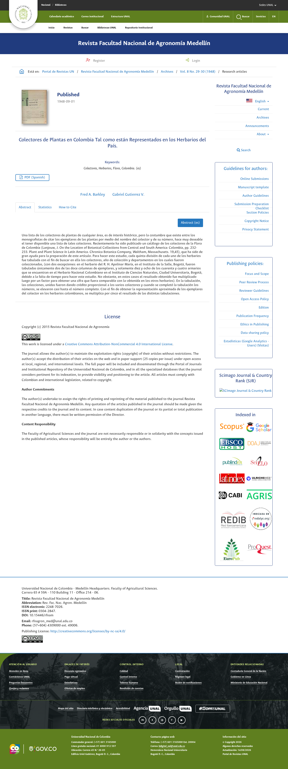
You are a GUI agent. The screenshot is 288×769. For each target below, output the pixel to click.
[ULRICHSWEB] (259, 479)
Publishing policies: (246, 263)
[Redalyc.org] (260, 519)
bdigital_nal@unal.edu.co (172, 746)
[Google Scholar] (259, 428)
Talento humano (129, 682)
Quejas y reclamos (19, 688)
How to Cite (67, 207)
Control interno (128, 676)
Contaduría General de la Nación (248, 671)
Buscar (85, 27)
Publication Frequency (252, 316)
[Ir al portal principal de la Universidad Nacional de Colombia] (23, 14)
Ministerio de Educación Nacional (249, 682)
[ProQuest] (259, 550)
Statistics (45, 207)
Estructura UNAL (120, 16)
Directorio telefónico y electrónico (94, 708)
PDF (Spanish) (34, 177)
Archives (167, 72)
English (260, 101)
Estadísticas (71, 682)
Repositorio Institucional (139, 27)
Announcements (257, 126)
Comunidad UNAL (218, 16)
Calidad (124, 671)
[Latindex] (232, 479)
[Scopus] (232, 428)
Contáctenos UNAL (19, 676)
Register (98, 61)
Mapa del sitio (65, 708)
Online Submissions (254, 179)
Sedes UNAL (266, 5)
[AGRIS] (259, 495)
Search (245, 150)
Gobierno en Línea (241, 676)
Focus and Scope (257, 274)
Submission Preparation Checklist (251, 206)
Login (195, 61)
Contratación (182, 671)
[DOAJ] (259, 444)
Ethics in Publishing (254, 324)
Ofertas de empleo (75, 688)
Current (263, 109)
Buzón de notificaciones (188, 682)
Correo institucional (92, 16)
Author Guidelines (255, 196)
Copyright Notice (257, 221)
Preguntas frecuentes (20, 682)
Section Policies (257, 212)
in (142, 720)
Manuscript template (253, 187)
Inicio (51, 27)
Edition (264, 307)
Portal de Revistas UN (58, 72)
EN (274, 16)
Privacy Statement (255, 229)
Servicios (261, 16)
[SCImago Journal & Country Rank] (245, 391)
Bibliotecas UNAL (106, 27)
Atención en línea (18, 671)
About (261, 134)
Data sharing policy (255, 333)
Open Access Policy (255, 299)
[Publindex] (232, 461)
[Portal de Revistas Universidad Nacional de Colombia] (21, 72)
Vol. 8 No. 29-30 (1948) (197, 72)
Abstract (25, 207)
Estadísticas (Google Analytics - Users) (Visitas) (246, 343)
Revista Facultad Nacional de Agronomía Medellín (144, 43)
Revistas (68, 27)
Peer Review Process (254, 282)
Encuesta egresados (75, 671)
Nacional (45, 5)
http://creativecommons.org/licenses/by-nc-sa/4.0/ (87, 631)
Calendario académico (61, 16)
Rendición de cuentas (131, 688)
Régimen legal (182, 676)
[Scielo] (259, 461)
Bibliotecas (60, 5)
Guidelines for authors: (246, 168)
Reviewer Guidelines (254, 291)
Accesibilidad (123, 708)
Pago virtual (71, 676)
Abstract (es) (190, 223)
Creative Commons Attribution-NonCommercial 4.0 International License (118, 344)
